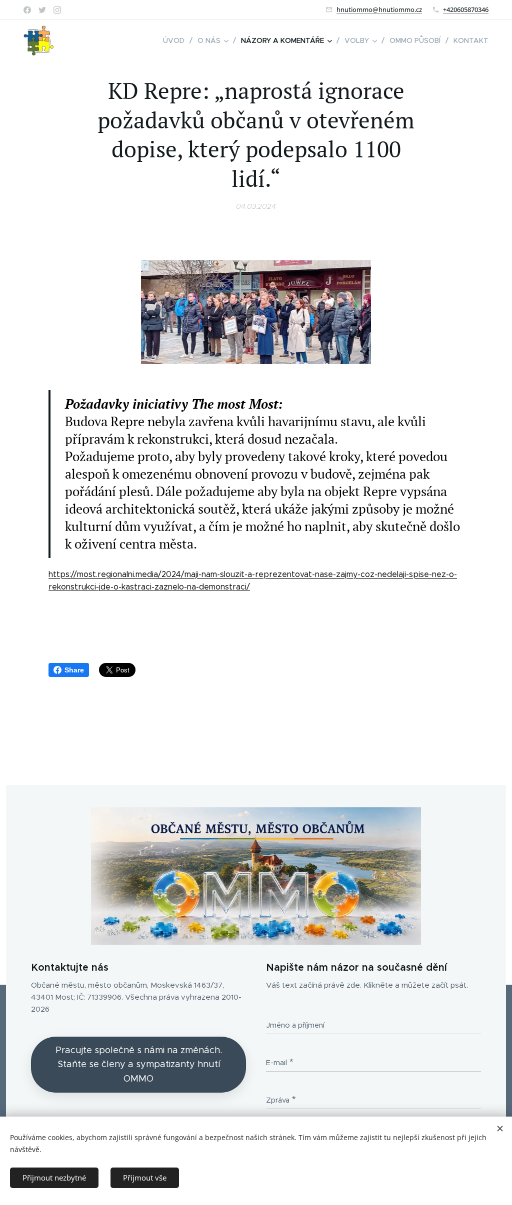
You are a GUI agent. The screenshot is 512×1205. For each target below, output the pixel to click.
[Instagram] (57, 9)
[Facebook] (27, 9)
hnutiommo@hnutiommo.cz (379, 9)
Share (74, 670)
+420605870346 (465, 9)
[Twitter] (42, 9)
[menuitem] (176, 40)
